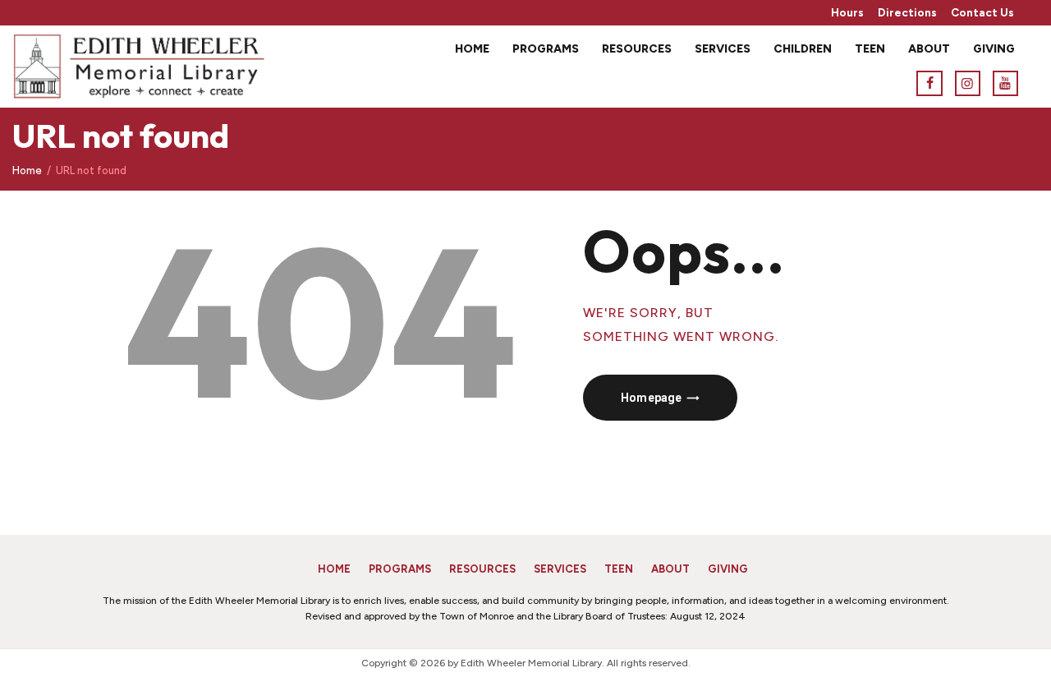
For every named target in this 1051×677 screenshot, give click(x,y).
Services (560, 569)
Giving (728, 569)
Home (27, 170)
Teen (618, 569)
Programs (400, 569)
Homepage (651, 397)
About (670, 569)
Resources (482, 569)
